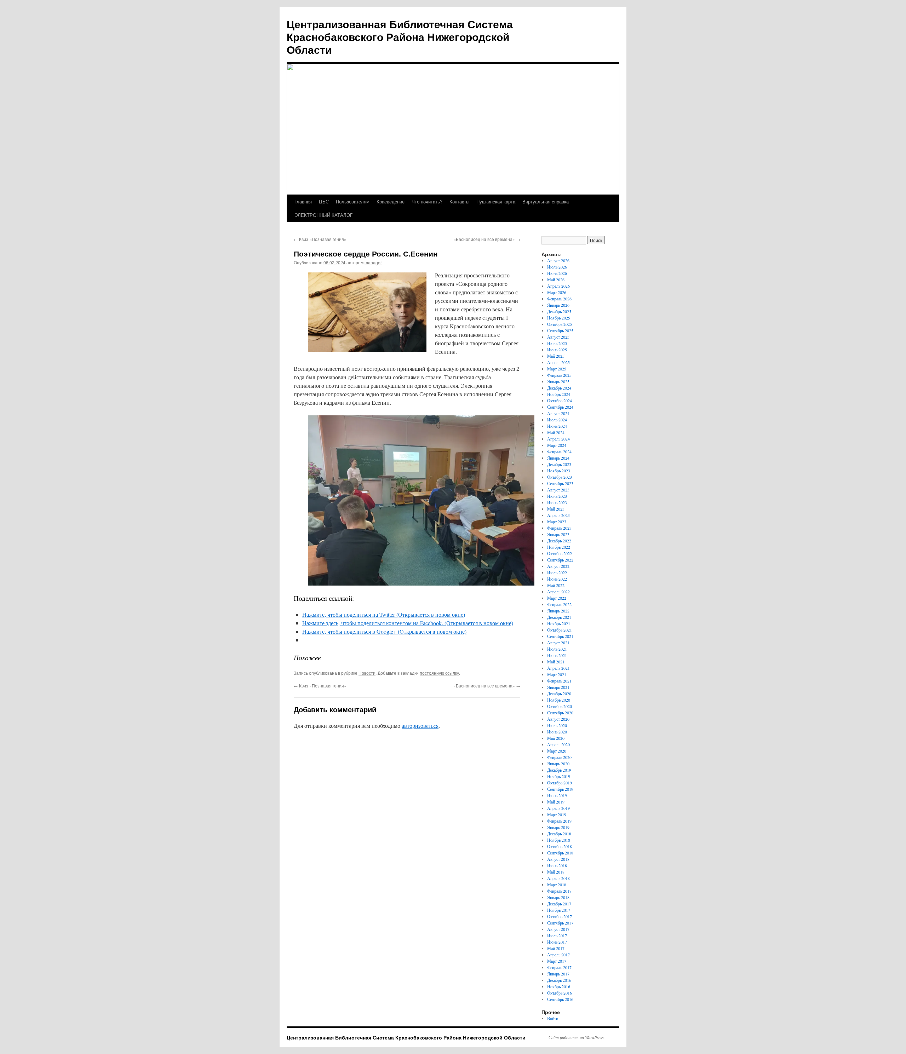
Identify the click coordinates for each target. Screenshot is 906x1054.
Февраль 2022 (559, 604)
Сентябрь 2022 (560, 560)
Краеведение (391, 201)
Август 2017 (558, 929)
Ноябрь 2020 (558, 700)
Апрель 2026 (558, 286)
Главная (303, 201)
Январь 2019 (558, 827)
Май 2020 (555, 738)
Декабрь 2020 (559, 693)
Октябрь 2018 (559, 846)
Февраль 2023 (559, 528)
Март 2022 (556, 598)
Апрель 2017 (558, 954)
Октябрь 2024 (559, 400)
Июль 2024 (557, 419)
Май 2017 (555, 948)
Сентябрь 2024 (560, 407)
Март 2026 (556, 292)
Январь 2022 (558, 611)
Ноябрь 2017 (558, 910)
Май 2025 (555, 356)
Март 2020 (556, 751)
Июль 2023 (557, 496)
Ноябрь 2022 (558, 547)
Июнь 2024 (557, 426)
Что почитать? (427, 201)
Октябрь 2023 (559, 477)
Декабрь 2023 (559, 464)
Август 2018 (558, 859)
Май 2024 (555, 432)
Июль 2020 (557, 725)
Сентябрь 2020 (560, 712)
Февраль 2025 (559, 375)
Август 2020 (558, 719)
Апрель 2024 (558, 439)
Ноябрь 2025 (558, 318)
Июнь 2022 (557, 579)
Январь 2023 (558, 534)
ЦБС (324, 201)
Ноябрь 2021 (558, 623)
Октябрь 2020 (559, 706)
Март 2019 (556, 814)
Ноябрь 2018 (558, 840)
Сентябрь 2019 (560, 789)
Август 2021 (558, 642)
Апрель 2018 (558, 878)
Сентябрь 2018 (560, 853)
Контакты (459, 201)
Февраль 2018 (559, 891)
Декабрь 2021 (559, 617)
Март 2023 (556, 521)
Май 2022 (555, 585)
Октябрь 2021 (559, 630)
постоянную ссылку (439, 673)
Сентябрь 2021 (560, 636)
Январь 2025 (558, 381)
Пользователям (352, 201)
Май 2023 (555, 509)
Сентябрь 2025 (560, 330)
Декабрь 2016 (559, 980)
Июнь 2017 (557, 942)
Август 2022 (558, 566)
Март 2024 (556, 445)
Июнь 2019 (557, 795)
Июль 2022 (557, 572)
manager (373, 262)
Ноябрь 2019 (558, 776)
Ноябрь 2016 (558, 986)
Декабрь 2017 (559, 903)
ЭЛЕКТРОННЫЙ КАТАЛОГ (323, 215)
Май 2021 (555, 661)
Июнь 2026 (557, 273)
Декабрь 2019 (559, 770)
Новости (367, 673)
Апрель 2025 (558, 362)
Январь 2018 (558, 897)
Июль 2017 (557, 935)
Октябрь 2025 (559, 324)
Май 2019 (555, 802)
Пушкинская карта (495, 201)
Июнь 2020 (557, 732)
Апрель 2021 (558, 668)
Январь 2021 (558, 687)
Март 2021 (556, 674)
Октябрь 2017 (559, 916)
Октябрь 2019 (559, 782)
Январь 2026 (558, 305)
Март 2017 (556, 961)
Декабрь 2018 (559, 833)
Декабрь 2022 (559, 540)
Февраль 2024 (559, 451)
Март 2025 (556, 369)
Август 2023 (558, 490)
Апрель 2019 (558, 808)
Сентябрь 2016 (560, 999)
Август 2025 (558, 337)
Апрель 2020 (558, 744)
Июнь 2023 (557, 502)
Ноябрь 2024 (558, 394)
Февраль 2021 (559, 681)
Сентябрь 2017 (560, 923)
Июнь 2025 (557, 349)
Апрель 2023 (558, 515)
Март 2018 (556, 884)
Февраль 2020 (559, 757)
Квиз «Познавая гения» (320, 239)
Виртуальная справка (545, 201)
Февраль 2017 (559, 967)
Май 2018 (555, 872)
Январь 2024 (558, 458)
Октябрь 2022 (559, 553)
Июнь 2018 (557, 865)
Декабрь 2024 (559, 388)
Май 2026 (555, 279)
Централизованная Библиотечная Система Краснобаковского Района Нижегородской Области (400, 36)
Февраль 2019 (559, 821)
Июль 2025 (557, 343)
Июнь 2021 (557, 655)
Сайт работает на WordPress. (577, 1037)
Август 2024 (558, 413)
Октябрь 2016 (559, 993)
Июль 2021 (557, 649)
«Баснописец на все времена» (486, 239)
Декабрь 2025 (559, 311)
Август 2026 (558, 260)
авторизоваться (420, 725)
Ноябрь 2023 (558, 470)
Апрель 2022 (558, 591)
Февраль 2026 (559, 298)
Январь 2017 (558, 974)
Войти (552, 1018)
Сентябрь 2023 (560, 483)
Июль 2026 (557, 267)
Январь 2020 (558, 763)
